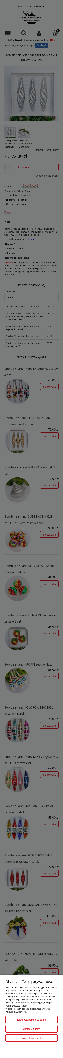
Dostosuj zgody (31, 1028)
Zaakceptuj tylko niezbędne (31, 1019)
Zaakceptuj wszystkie (31, 1037)
